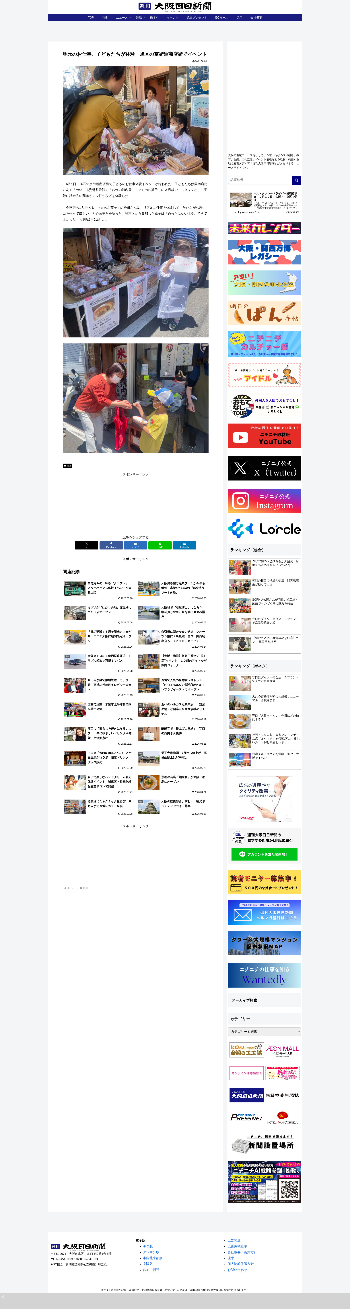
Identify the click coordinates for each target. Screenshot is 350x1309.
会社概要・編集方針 (242, 1252)
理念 (231, 1258)
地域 (69, 465)
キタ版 (148, 1246)
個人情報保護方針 (241, 1264)
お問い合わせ (237, 1270)
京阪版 (148, 1264)
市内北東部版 (153, 1258)
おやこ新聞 (151, 1270)
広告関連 (234, 1240)
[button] (296, 180)
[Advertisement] (136, 502)
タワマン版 (151, 1252)
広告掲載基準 (237, 1246)
